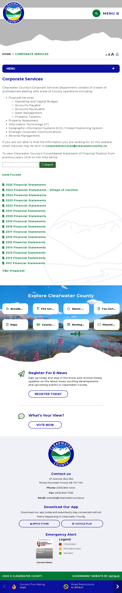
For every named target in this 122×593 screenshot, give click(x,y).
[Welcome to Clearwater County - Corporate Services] (13, 12)
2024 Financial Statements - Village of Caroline (42, 189)
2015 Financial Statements (25, 242)
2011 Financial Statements (25, 263)
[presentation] (118, 586)
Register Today (48, 394)
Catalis (114, 576)
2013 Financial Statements (26, 252)
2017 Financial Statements (26, 231)
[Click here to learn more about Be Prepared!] (61, 271)
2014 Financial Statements (26, 247)
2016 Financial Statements (26, 237)
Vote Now (45, 425)
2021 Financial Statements (26, 210)
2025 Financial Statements (26, 184)
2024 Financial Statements (26, 195)
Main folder (11, 174)
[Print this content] (117, 54)
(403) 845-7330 (61, 492)
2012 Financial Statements (26, 257)
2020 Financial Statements (26, 216)
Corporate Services (32, 54)
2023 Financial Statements (26, 200)
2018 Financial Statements (26, 226)
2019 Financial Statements (26, 221)
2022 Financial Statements (26, 205)
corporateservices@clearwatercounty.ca (76, 145)
